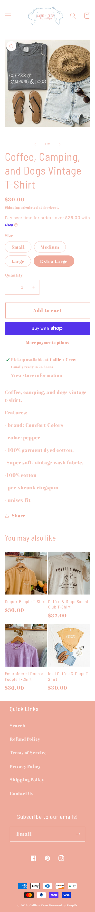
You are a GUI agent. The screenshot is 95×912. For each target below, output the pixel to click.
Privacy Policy (25, 766)
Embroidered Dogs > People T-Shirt (24, 676)
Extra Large (53, 261)
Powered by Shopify (63, 905)
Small (18, 247)
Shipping (12, 207)
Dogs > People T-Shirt (25, 601)
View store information (36, 375)
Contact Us (21, 793)
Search (17, 725)
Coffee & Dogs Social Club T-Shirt (68, 604)
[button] (8, 16)
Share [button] (18, 516)
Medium (50, 247)
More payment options (47, 342)
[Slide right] (60, 144)
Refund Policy (25, 739)
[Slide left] (35, 144)
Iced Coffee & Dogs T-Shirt (69, 676)
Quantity (14, 275)
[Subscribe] (78, 834)
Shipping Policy (27, 780)
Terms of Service (28, 753)
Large (18, 261)
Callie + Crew (39, 905)
